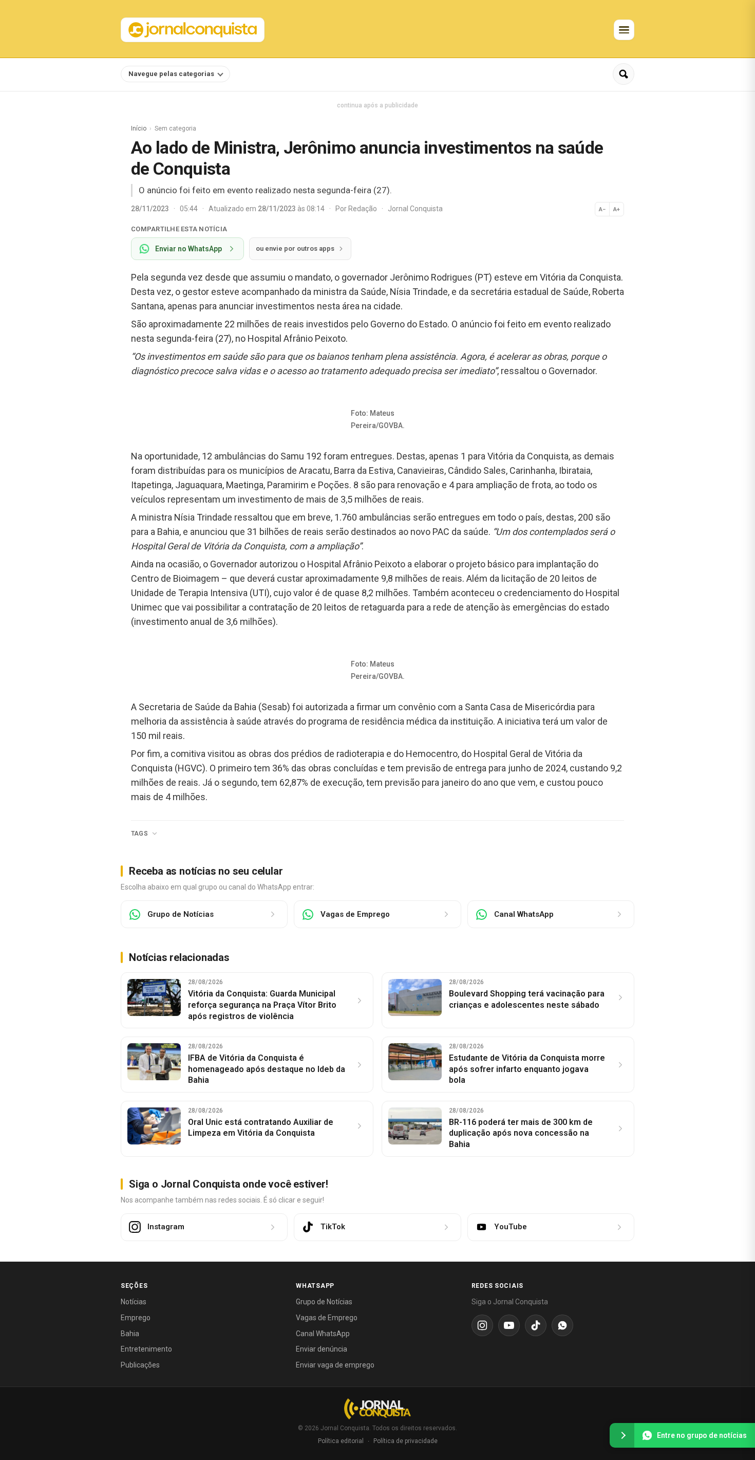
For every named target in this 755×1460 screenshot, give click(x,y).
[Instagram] (482, 1325)
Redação (363, 209)
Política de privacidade (405, 1441)
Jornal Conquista (415, 209)
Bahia (130, 1333)
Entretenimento (146, 1349)
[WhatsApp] (562, 1325)
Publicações (140, 1365)
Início (138, 128)
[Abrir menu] (624, 30)
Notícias (133, 1302)
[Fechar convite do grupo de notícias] (622, 1435)
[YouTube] (509, 1325)
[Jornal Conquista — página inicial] (377, 1408)
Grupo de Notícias (324, 1302)
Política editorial (341, 1441)
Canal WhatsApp (323, 1333)
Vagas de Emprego (326, 1318)
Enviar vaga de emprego (335, 1365)
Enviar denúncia (321, 1349)
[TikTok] (535, 1325)
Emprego (135, 1318)
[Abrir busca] (623, 74)
